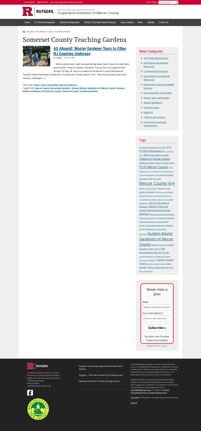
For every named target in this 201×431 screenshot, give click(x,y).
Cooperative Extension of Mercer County (88, 13)
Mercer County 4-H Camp (148, 189)
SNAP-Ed (148, 112)
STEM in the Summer (154, 117)
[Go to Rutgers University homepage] (37, 11)
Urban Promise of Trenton (155, 264)
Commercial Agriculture (156, 71)
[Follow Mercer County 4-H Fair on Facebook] (30, 392)
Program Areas (151, 107)
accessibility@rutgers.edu (141, 390)
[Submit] (176, 2)
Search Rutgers (151, 2)
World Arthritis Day (146, 271)
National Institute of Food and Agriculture (99, 381)
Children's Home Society (154, 159)
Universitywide (29, 2)
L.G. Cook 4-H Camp (164, 174)
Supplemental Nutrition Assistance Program (155, 257)
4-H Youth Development (156, 58)
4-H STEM (162, 147)
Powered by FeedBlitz (157, 340)
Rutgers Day (150, 229)
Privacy (164, 346)
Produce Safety (162, 222)
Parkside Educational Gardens (162, 214)
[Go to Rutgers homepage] (37, 368)
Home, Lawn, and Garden (46, 85)
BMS (146, 155)
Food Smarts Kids (157, 171)
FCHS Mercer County (153, 167)
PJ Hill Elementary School (148, 218)
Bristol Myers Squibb (158, 155)
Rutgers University (159, 245)
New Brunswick (42, 2)
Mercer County (155, 178)
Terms (155, 346)
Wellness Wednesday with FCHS (160, 267)
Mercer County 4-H (157, 183)
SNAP (150, 249)
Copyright (134, 397)
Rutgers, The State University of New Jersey (101, 375)
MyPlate (144, 214)
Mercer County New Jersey (156, 196)
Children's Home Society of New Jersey (156, 162)
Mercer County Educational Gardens (52, 88)
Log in (134, 402)
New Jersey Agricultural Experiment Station (75, 10)
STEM (156, 249)
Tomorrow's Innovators (147, 260)
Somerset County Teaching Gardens (80, 91)
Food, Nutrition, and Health (158, 92)
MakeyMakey (143, 179)
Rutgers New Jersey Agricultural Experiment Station (101, 367)
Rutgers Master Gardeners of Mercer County (94, 88)
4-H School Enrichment (148, 147)
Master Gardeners (68, 85)
